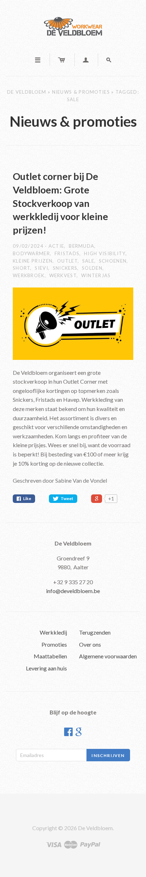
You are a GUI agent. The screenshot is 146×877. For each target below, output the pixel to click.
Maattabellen (50, 656)
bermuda (81, 246)
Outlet (67, 261)
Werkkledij (53, 632)
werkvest (63, 275)
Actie (56, 246)
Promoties (54, 644)
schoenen (113, 261)
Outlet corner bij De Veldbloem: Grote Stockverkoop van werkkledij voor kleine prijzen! (60, 203)
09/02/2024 (29, 246)
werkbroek (29, 275)
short (21, 268)
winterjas (96, 275)
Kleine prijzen (32, 261)
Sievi (41, 268)
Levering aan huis (46, 668)
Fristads (67, 253)
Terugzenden (95, 632)
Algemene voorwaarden (108, 656)
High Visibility (104, 253)
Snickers (65, 268)
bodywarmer (31, 253)
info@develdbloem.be (73, 590)
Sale (88, 261)
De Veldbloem (26, 92)
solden (92, 268)
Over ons (90, 644)
